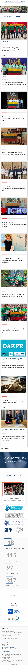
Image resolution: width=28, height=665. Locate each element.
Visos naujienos (4, 448)
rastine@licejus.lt (15, 648)
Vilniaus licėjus (14, 1)
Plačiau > (3, 55)
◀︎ (4, 493)
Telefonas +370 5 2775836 (9, 647)
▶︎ (25, 493)
